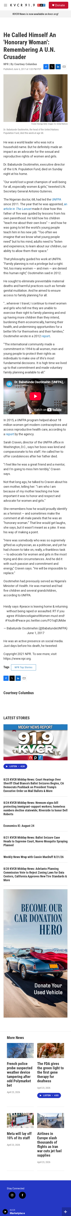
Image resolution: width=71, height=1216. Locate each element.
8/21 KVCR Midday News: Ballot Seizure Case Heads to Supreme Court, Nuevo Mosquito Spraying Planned (35, 841)
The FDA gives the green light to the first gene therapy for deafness (50, 1072)
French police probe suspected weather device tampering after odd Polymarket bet (19, 1074)
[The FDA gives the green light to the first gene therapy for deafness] (50, 1050)
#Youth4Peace (15, 620)
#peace (24, 606)
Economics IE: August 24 (18, 826)
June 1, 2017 (35, 633)
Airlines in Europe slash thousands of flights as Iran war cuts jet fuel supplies (49, 1144)
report (46, 336)
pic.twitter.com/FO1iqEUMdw (46, 620)
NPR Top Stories (23, 667)
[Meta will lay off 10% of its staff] (20, 1120)
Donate (60, 5)
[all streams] (66, 1211)
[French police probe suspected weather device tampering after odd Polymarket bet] (20, 1050)
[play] (5, 1211)
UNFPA (56, 199)
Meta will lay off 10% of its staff (19, 1135)
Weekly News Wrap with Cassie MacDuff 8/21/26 (33, 857)
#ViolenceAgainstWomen (32, 616)
